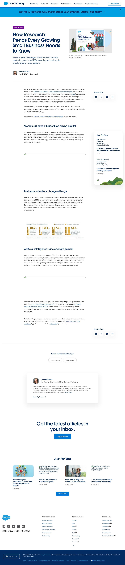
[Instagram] (18, 527)
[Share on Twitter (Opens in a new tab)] (101, 97)
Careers (74, 529)
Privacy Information (44, 560)
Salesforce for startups (108, 536)
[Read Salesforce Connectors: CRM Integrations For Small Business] (103, 142)
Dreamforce (105, 526)
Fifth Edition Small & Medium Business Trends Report (53, 92)
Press (73, 523)
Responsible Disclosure (58, 560)
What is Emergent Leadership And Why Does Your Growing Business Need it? (22, 483)
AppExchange (106, 523)
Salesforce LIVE (106, 533)
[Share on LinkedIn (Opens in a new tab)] (96, 97)
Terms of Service (32, 560)
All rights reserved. (46, 555)
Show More (62, 494)
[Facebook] (4, 527)
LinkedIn (53, 324)
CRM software (106, 529)
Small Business (18, 27)
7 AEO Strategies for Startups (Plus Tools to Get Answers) (101, 481)
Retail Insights (70, 360)
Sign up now (62, 436)
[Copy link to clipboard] (112, 97)
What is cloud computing (48, 529)
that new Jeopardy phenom (42, 304)
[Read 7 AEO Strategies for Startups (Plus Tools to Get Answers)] (101, 471)
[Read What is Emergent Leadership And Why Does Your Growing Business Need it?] (23, 471)
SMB (73, 94)
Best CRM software (47, 523)
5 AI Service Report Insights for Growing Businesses (108, 170)
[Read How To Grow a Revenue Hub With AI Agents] (49, 471)
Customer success (47, 533)
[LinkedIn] (13, 527)
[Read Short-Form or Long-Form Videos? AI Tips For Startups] (75, 471)
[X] (9, 527)
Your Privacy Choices (99, 560)
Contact (73, 560)
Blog (73, 526)
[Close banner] (120, 10)
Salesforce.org (76, 536)
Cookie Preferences (83, 560)
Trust (73, 533)
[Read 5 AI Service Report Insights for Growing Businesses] (103, 162)
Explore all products (47, 526)
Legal (73, 545)
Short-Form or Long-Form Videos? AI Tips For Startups (75, 481)
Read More (68, 392)
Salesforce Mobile (107, 520)
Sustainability (75, 539)
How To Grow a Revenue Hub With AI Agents (48, 481)
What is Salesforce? (47, 520)
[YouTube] (23, 527)
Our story (74, 520)
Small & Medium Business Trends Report (48, 117)
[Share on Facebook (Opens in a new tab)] (107, 97)
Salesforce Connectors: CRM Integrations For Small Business (108, 150)
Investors (74, 542)
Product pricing (46, 536)
